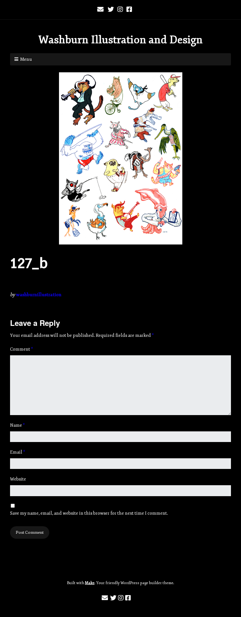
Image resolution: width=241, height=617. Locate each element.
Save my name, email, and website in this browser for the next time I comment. (89, 513)
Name (17, 425)
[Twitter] (110, 9)
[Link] (139, 9)
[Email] (100, 9)
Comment (21, 349)
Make (89, 583)
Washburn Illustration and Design (120, 39)
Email (17, 452)
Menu (26, 59)
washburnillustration (39, 295)
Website (18, 479)
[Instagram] (120, 9)
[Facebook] (129, 9)
